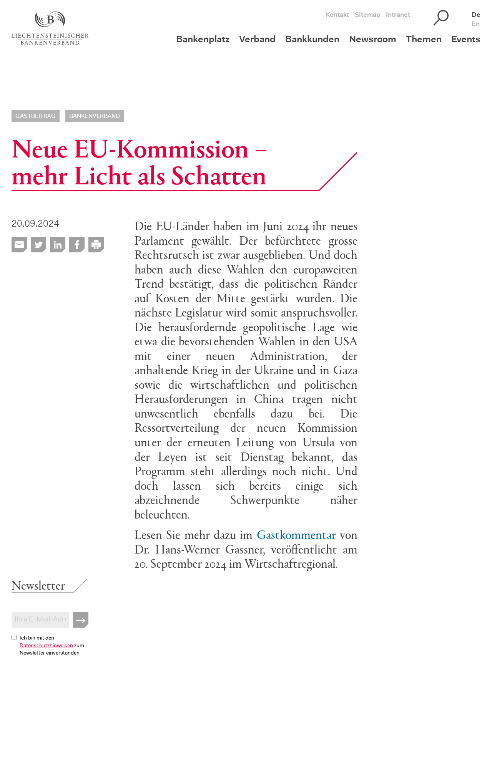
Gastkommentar (296, 534)
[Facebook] (77, 244)
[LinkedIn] (57, 244)
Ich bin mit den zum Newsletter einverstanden (52, 646)
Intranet (398, 15)
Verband (257, 40)
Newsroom (372, 40)
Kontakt (337, 15)
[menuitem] (207, 44)
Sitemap (367, 15)
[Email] (19, 244)
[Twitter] (38, 244)
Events (465, 40)
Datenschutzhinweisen (46, 646)
